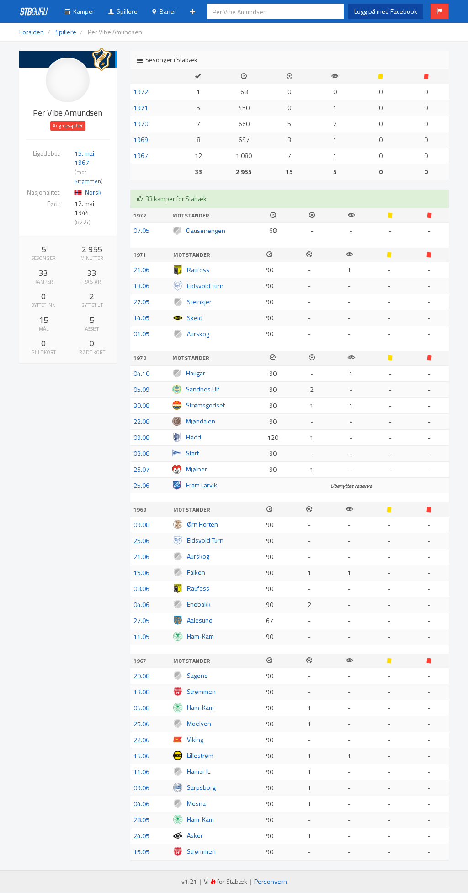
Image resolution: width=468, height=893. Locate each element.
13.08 (141, 692)
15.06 (141, 572)
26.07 (141, 469)
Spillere (126, 11)
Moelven (199, 723)
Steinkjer (199, 301)
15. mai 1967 (84, 157)
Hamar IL (198, 771)
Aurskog (198, 333)
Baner (166, 11)
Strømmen (87, 181)
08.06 (141, 588)
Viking (195, 739)
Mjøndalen (200, 421)
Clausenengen (205, 230)
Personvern (270, 881)
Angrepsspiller (68, 125)
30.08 (141, 405)
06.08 (141, 708)
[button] (440, 11)
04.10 (141, 373)
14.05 (141, 317)
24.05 (141, 835)
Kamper (82, 11)
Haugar (195, 373)
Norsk (93, 192)
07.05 (141, 230)
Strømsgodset (205, 405)
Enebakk (199, 604)
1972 (140, 91)
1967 (140, 155)
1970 (140, 123)
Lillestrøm (200, 755)
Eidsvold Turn (205, 286)
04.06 (141, 604)
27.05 (141, 301)
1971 (140, 107)
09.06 (141, 788)
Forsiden (31, 32)
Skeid (194, 317)
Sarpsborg (201, 787)
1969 (140, 139)
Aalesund (200, 620)
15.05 (141, 851)
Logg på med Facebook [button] (385, 11)
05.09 (141, 389)
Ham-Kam (200, 636)
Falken (196, 572)
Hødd (193, 437)
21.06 (141, 270)
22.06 (141, 740)
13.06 (141, 286)
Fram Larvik (201, 485)
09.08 (141, 437)
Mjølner (196, 469)
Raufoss (198, 270)
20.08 (141, 676)
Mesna (196, 803)
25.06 (141, 485)
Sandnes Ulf (202, 389)
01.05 (141, 333)
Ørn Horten (202, 524)
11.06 (141, 772)
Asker (195, 835)
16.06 (141, 756)
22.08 (141, 421)
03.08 (141, 453)
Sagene (197, 675)
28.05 (141, 819)
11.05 (141, 636)
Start (192, 453)
